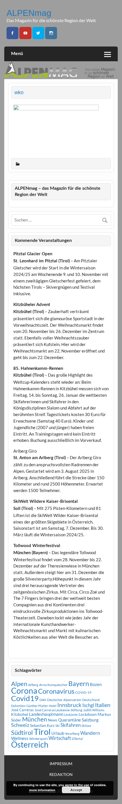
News (52, 720)
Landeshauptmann (46, 714)
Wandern (90, 733)
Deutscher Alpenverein (64, 700)
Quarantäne (69, 719)
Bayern (78, 683)
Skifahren (70, 725)
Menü (17, 53)
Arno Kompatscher (53, 685)
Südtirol (22, 732)
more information (42, 790)
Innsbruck (69, 705)
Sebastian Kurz (42, 725)
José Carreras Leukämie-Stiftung (58, 710)
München (34, 719)
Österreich (30, 744)
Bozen (96, 684)
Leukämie (71, 714)
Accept (76, 789)
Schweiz (20, 725)
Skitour (86, 725)
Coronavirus (56, 691)
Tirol (42, 732)
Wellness (19, 738)
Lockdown (88, 714)
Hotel (52, 706)
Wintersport (38, 739)
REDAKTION (61, 774)
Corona (24, 690)
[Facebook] (12, 33)
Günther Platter (37, 706)
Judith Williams (93, 710)
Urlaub (57, 733)
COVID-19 (83, 692)
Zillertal (77, 738)
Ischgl (88, 705)
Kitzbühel (19, 714)
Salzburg (90, 719)
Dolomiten (18, 706)
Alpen (19, 683)
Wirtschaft (60, 738)
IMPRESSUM (61, 764)
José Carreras (22, 710)
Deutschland (91, 700)
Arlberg (33, 685)
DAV (42, 700)
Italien (102, 705)
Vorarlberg (72, 733)
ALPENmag (29, 13)
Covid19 (25, 698)
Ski (57, 725)
